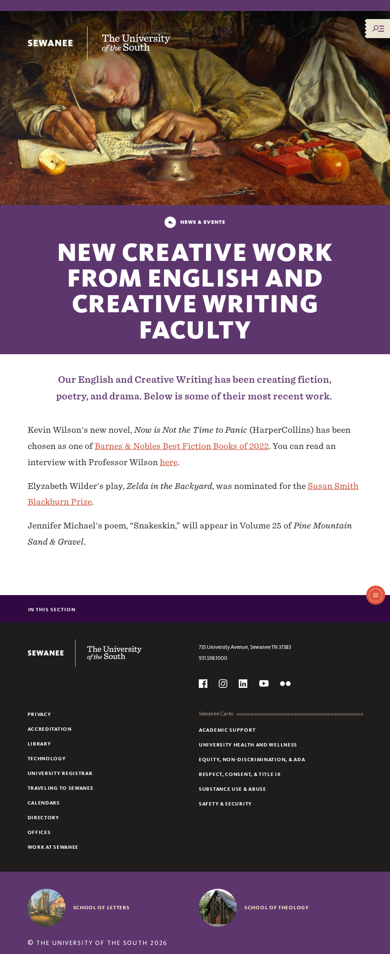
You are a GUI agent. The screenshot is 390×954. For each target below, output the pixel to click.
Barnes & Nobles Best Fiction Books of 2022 (182, 445)
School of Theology (276, 907)
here (168, 462)
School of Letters (101, 907)
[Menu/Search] (378, 28)
